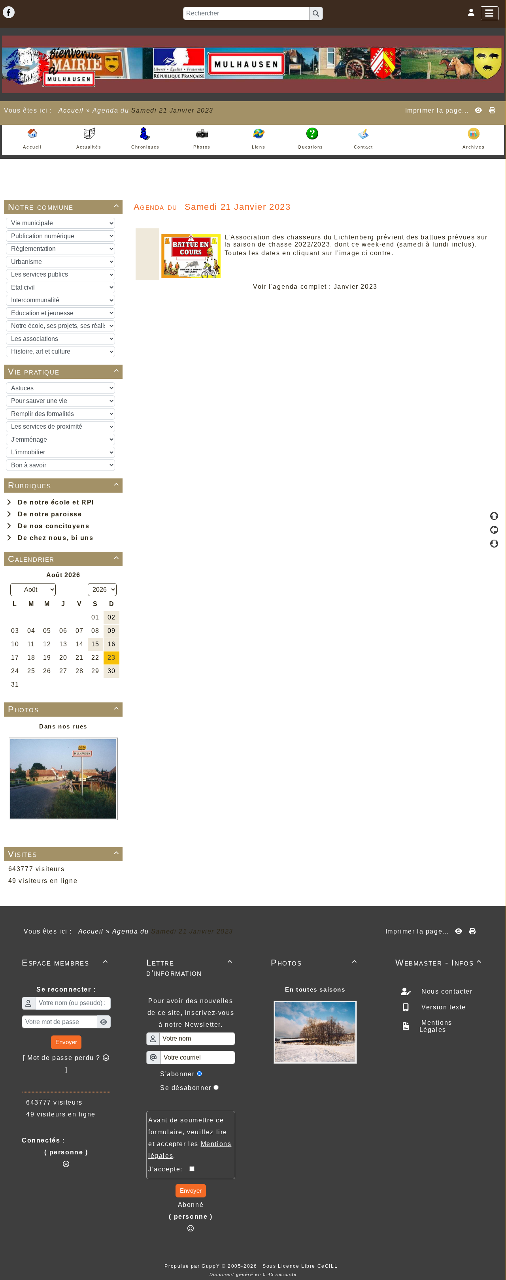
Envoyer (66, 1042)
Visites (63, 854)
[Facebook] (9, 12)
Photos (63, 709)
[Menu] (489, 13)
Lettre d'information (189, 968)
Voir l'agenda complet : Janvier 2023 (315, 286)
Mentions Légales (435, 1026)
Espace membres (65, 963)
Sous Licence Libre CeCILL (301, 1266)
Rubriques (63, 485)
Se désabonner (185, 1087)
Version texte (442, 1007)
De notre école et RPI (53, 502)
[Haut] (494, 516)
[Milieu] (494, 530)
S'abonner (177, 1074)
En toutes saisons (315, 989)
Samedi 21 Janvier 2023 (172, 110)
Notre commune (63, 207)
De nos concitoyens (51, 526)
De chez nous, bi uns (53, 538)
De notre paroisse (47, 514)
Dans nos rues (63, 726)
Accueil (71, 110)
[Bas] (494, 544)
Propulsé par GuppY (192, 1266)
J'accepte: (168, 1169)
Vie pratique (63, 371)
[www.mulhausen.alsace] (253, 63)
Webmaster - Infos (438, 963)
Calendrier (63, 559)
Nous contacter (446, 991)
